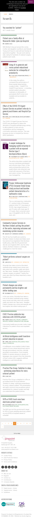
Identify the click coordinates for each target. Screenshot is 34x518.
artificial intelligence (18, 341)
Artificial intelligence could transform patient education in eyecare (16, 337)
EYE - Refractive (24, 262)
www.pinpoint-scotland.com (9, 449)
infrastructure (18, 321)
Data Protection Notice (11, 457)
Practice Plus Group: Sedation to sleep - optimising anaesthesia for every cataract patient (17, 370)
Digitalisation (22, 404)
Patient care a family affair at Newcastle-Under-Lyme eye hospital (16, 39)
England (26, 321)
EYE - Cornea (17, 293)
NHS (27, 404)
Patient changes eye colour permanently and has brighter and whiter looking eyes (15, 287)
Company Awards (9, 482)
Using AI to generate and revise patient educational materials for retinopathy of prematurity (19, 68)
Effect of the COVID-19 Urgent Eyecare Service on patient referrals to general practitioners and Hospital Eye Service (17, 109)
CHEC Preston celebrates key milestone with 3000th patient (14, 315)
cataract (11, 321)
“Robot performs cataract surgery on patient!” (16, 258)
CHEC (14, 319)
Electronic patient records (11, 406)
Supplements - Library (10, 490)
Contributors (7, 480)
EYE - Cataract (15, 262)
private (18, 319)
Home (5, 14)
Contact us (7, 478)
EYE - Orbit (20, 158)
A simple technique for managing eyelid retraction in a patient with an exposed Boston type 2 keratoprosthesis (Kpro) (19, 148)
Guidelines (7, 492)
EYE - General (6, 118)
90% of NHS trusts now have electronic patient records (14, 400)
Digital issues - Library (10, 488)
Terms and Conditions (10, 462)
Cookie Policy (8, 455)
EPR (16, 404)
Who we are (7, 474)
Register (6, 476)
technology (10, 343)
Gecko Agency (26, 516)
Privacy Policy (8, 460)
